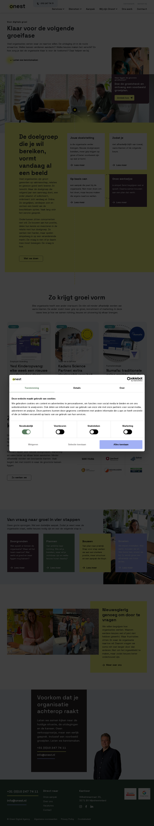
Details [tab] (77, 388)
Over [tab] (122, 388)
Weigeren (33, 444)
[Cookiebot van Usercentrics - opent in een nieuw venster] (129, 379)
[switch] (60, 431)
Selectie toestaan (77, 444)
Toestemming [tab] (32, 388)
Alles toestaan (121, 444)
